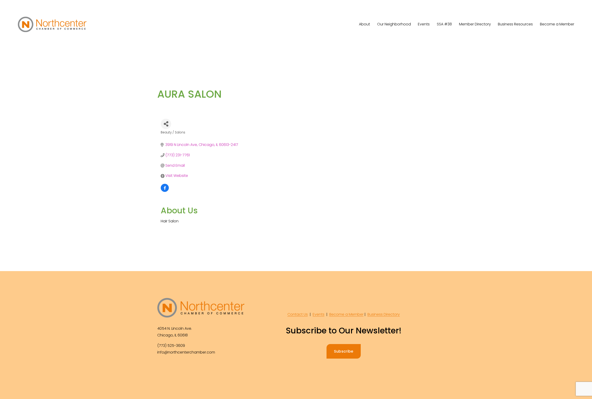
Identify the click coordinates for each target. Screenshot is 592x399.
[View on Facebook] (165, 190)
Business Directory (383, 314)
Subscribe (343, 351)
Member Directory (475, 24)
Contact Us (297, 314)
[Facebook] (161, 367)
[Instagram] (172, 367)
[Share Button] (166, 124)
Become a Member (557, 24)
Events (318, 314)
